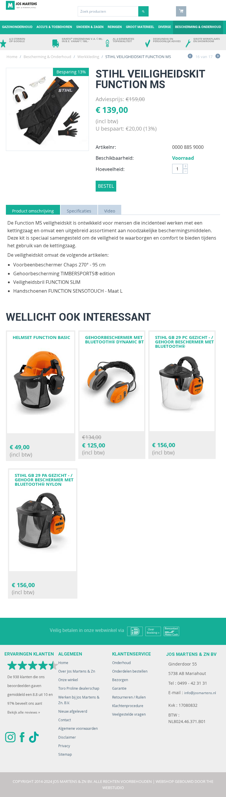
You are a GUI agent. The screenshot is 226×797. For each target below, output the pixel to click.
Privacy (64, 745)
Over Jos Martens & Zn (76, 671)
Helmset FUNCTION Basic (41, 337)
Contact (64, 719)
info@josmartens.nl (200, 692)
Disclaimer (67, 737)
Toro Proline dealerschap (78, 688)
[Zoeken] (143, 11)
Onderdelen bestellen (129, 671)
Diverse (164, 27)
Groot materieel (140, 27)
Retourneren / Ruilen (129, 697)
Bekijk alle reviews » (23, 712)
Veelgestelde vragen (129, 714)
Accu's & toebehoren (54, 27)
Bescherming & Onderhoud (198, 27)
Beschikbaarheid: (115, 158)
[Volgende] (217, 57)
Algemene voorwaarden (78, 728)
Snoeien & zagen (90, 27)
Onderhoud (121, 662)
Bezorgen (120, 679)
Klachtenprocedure (127, 705)
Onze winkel (68, 679)
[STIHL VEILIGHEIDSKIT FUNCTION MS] (47, 109)
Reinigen (115, 27)
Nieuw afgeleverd (72, 711)
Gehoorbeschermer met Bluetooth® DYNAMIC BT (114, 339)
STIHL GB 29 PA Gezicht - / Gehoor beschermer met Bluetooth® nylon (44, 479)
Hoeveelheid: (110, 169)
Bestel (106, 186)
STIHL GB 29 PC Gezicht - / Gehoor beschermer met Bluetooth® (184, 341)
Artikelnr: (106, 147)
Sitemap (65, 754)
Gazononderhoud (17, 27)
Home (11, 56)
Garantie (119, 688)
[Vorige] (190, 57)
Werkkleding (88, 56)
